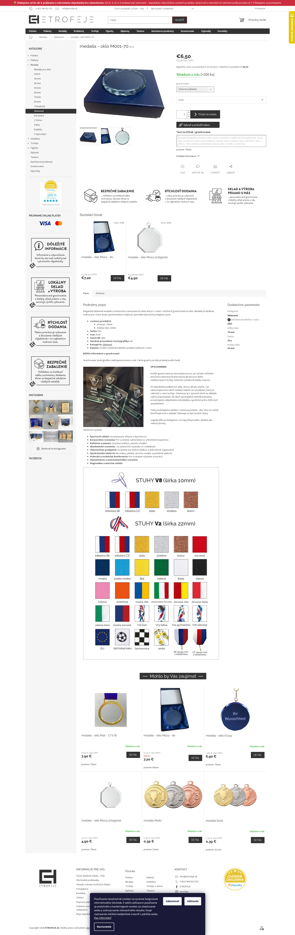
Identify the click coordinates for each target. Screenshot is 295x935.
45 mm (37, 83)
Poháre (34, 55)
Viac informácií (102, 918)
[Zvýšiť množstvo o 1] (188, 112)
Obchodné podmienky (162, 8)
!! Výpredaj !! (40, 134)
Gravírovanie (37, 166)
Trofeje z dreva (155, 886)
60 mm (37, 92)
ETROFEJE (185, 886)
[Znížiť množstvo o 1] (188, 116)
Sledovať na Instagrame (53, 448)
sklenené (107, 344)
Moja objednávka (85, 914)
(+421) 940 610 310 (189, 881)
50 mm (37, 88)
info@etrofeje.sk (188, 876)
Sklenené (39, 111)
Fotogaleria (82, 889)
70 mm (37, 97)
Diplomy (35, 152)
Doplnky (38, 129)
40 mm (37, 78)
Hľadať (179, 20)
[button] (110, 758)
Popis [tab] (86, 293)
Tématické (39, 106)
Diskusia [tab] (100, 293)
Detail (117, 278)
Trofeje (34, 143)
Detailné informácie (186, 156)
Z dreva (38, 120)
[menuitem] (32, 31)
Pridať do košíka (207, 114)
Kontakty (81, 893)
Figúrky (34, 148)
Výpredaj (35, 171)
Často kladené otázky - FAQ (129, 8)
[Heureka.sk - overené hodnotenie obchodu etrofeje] (51, 194)
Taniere (35, 157)
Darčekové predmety (42, 162)
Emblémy (35, 139)
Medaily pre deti (42, 69)
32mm (37, 74)
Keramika (39, 115)
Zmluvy (80, 897)
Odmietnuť (172, 901)
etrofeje (184, 891)
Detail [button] (133, 754)
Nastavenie (104, 927)
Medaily (35, 65)
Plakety (34, 60)
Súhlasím (193, 901)
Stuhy (37, 125)
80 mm (37, 102)
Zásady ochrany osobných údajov (93, 884)
